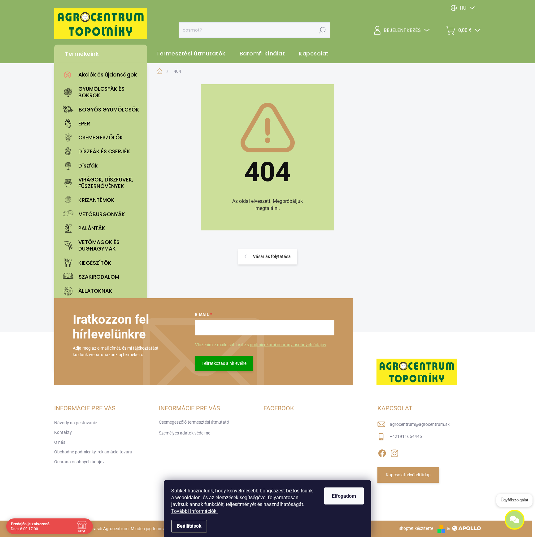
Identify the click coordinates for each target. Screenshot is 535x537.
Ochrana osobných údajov (79, 461)
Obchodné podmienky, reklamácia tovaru (93, 451)
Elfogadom (344, 496)
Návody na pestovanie (75, 422)
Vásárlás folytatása (272, 256)
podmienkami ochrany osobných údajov (288, 344)
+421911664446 (406, 436)
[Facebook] (382, 452)
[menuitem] (102, 75)
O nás (59, 442)
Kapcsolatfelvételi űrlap (408, 474)
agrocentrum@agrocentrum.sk (420, 424)
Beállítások (189, 526)
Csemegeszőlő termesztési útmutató (194, 422)
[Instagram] (394, 452)
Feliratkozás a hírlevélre (224, 363)
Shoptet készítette (415, 528)
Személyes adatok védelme (184, 432)
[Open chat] (514, 518)
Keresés (322, 30)
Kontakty (63, 432)
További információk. (194, 511)
